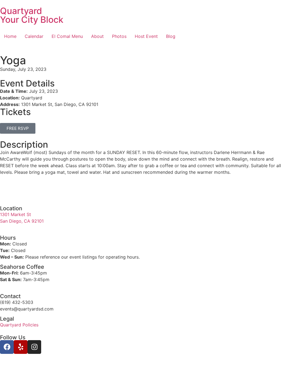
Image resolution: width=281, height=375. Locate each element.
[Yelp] (20, 347)
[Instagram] (34, 347)
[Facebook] (7, 347)
